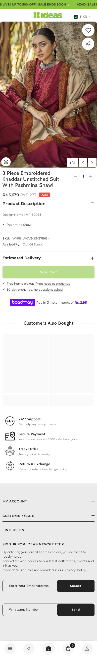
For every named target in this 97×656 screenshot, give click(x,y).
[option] (48, 94)
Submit (75, 586)
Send (76, 609)
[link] (88, 30)
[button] (83, 162)
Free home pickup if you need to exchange (38, 283)
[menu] (9, 648)
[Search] (49, 649)
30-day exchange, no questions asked (35, 289)
